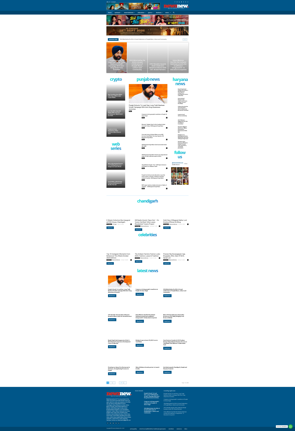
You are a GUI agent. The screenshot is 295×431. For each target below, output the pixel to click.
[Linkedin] (179, 2)
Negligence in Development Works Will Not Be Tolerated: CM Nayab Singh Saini (183, 136)
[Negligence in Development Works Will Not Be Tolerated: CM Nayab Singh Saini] (173, 136)
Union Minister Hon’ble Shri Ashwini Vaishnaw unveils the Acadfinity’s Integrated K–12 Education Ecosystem (146, 316)
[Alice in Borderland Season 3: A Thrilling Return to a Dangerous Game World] (115, 161)
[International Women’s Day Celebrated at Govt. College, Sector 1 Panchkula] (173, 100)
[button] (173, 12)
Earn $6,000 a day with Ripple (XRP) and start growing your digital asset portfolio (115, 113)
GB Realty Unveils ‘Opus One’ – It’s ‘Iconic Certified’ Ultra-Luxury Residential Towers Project (147, 222)
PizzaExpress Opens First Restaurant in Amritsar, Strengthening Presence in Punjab (119, 369)
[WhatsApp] (188, 2)
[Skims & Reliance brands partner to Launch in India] (147, 360)
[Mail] (181, 2)
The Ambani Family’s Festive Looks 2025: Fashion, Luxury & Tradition (147, 255)
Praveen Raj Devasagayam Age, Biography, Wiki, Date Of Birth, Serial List (174, 256)
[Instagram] (177, 2)
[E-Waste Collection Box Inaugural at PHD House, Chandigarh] (119, 212)
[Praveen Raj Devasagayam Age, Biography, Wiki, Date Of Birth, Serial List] (176, 245)
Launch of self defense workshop (182, 115)
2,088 (121, 382)
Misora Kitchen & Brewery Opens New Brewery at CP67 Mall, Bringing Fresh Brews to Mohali (173, 316)
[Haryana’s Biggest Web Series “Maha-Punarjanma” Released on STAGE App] (173, 128)
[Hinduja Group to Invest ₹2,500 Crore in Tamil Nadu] (147, 332)
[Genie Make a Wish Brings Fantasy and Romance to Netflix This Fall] (115, 179)
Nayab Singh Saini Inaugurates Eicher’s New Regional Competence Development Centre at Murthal (119, 342)
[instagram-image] (174, 170)
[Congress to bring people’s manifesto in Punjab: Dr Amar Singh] (134, 118)
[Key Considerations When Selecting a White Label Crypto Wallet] (115, 92)
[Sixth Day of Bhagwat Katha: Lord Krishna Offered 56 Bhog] (176, 212)
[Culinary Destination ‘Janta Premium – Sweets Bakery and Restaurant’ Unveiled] (173, 108)
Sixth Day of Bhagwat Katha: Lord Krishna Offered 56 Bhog (175, 221)
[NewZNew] (176, 7)
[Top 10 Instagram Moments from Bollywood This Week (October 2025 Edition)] (119, 245)
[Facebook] (175, 2)
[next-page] (125, 383)
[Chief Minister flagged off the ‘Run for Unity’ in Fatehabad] (173, 122)
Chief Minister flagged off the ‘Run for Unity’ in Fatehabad (183, 121)
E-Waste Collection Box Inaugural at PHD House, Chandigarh (118, 221)
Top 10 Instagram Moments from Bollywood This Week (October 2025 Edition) (118, 256)
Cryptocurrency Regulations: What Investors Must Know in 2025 (114, 131)
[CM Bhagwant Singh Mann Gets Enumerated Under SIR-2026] (134, 148)
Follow (185, 163)
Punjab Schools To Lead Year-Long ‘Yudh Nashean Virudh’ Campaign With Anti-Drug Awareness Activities (147, 107)
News (130, 111)
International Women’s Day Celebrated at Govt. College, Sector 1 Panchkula (182, 101)
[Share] (183, 2)
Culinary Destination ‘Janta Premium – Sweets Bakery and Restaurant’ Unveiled (183, 108)
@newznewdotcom (177, 163)
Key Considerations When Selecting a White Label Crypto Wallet (115, 96)
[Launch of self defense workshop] (173, 115)
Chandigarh (109, 224)
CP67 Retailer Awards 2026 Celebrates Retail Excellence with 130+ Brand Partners (141, 39)
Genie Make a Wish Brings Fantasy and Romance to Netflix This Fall (115, 183)
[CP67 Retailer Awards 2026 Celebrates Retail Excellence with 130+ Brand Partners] (158, 57)
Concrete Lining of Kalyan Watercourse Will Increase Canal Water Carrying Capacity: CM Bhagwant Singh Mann (153, 136)
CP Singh (115, 224)
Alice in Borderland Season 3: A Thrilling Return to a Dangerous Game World (115, 165)
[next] (186, 39)
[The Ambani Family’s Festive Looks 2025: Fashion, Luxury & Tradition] (147, 245)
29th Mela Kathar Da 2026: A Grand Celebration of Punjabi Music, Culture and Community (174, 291)
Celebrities (109, 259)
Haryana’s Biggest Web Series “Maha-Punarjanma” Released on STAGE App (182, 129)
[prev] (184, 39)
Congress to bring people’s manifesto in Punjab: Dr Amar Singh (147, 290)
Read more (110, 227)
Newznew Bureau (145, 226)
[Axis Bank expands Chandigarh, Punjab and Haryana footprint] (175, 360)
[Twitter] (185, 2)
